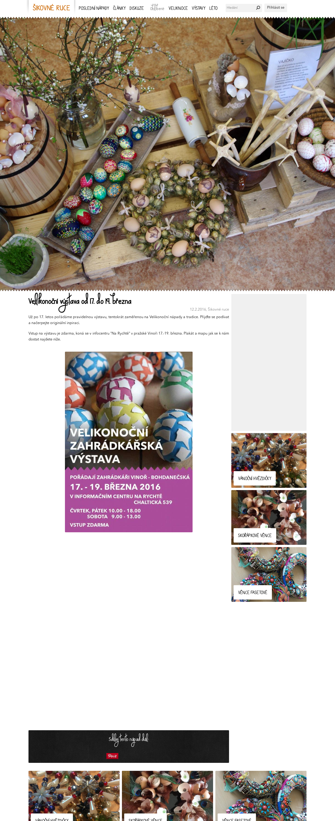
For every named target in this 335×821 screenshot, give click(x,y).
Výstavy (198, 8)
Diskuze (137, 8)
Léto (213, 8)
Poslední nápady (94, 8)
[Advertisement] (269, 362)
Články (119, 8)
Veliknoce (178, 8)
